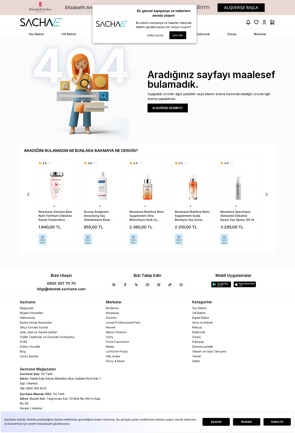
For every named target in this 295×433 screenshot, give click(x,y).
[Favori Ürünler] (256, 22)
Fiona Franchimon (117, 341)
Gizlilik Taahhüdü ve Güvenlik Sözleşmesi (47, 337)
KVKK (23, 341)
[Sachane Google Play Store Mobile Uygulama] (221, 284)
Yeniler (196, 356)
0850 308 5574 (36, 388)
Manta (110, 346)
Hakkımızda (27, 317)
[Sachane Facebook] (125, 285)
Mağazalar (27, 308)
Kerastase (112, 313)
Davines (111, 317)
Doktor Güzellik (30, 346)
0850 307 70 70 (61, 283)
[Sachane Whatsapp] (181, 285)
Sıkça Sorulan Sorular (34, 327)
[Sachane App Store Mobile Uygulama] (245, 284)
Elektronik (198, 332)
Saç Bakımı (199, 308)
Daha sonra (155, 35)
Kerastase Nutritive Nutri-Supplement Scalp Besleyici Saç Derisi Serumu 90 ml (193, 216)
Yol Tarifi (46, 374)
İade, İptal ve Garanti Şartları (38, 332)
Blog (23, 351)
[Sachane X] (136, 285)
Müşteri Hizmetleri (31, 313)
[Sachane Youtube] (147, 285)
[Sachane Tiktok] (170, 285)
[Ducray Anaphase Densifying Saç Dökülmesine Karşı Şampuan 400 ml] (102, 185)
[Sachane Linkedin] (159, 285)
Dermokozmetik (202, 346)
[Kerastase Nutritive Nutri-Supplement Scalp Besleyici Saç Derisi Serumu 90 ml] (193, 185)
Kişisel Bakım (200, 317)
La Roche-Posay (117, 351)
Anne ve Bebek (202, 322)
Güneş (196, 337)
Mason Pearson (116, 332)
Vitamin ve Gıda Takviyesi (209, 351)
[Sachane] (41, 22)
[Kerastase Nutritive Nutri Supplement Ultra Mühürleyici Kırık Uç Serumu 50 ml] (147, 185)
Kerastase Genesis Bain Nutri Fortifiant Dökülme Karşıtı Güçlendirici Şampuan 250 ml (55, 216)
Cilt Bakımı (198, 313)
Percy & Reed (115, 361)
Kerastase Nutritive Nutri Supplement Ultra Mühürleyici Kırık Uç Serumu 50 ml (146, 216)
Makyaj (197, 327)
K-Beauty (198, 341)
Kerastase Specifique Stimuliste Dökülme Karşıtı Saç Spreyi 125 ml (237, 215)
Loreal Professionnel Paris (123, 322)
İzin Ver (178, 35)
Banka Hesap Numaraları (36, 322)
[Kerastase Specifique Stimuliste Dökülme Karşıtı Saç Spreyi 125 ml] (238, 185)
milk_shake (113, 356)
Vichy (109, 337)
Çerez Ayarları (29, 356)
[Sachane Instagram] (114, 285)
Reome (110, 327)
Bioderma (112, 308)
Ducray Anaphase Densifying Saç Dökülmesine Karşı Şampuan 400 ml (97, 216)
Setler (196, 361)
